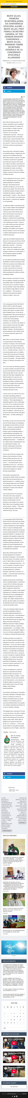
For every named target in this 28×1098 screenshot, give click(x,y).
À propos (6, 732)
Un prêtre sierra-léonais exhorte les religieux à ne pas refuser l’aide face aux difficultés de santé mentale (14, 996)
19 (11, 1019)
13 (14, 1016)
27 (14, 1022)
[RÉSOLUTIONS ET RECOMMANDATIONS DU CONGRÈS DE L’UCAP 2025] (14, 921)
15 (20, 1016)
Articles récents (12, 732)
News (13, 62)
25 (7, 1022)
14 (17, 1016)
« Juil (4, 1028)
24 (4, 1022)
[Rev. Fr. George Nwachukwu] (7, 743)
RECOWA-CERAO (11, 1093)
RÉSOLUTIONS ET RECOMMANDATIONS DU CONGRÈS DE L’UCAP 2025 (14, 931)
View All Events (14, 1086)
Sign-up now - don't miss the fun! (14, 1)
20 (14, 1019)
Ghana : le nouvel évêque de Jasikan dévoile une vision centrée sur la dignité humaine (13, 910)
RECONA (24, 1093)
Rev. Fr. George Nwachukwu (15, 60)
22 (20, 1019)
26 (11, 1022)
